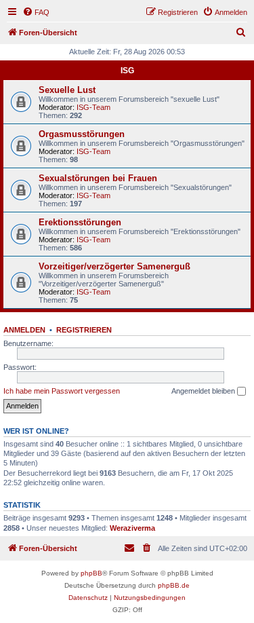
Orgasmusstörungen (82, 134)
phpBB (91, 573)
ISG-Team (93, 107)
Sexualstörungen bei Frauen (98, 178)
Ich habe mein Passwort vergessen (61, 391)
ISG (127, 70)
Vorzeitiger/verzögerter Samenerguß (114, 266)
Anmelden (24, 330)
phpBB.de (174, 585)
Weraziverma (132, 528)
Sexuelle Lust (67, 90)
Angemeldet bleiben (204, 391)
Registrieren (84, 330)
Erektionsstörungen (80, 222)
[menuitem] (35, 12)
